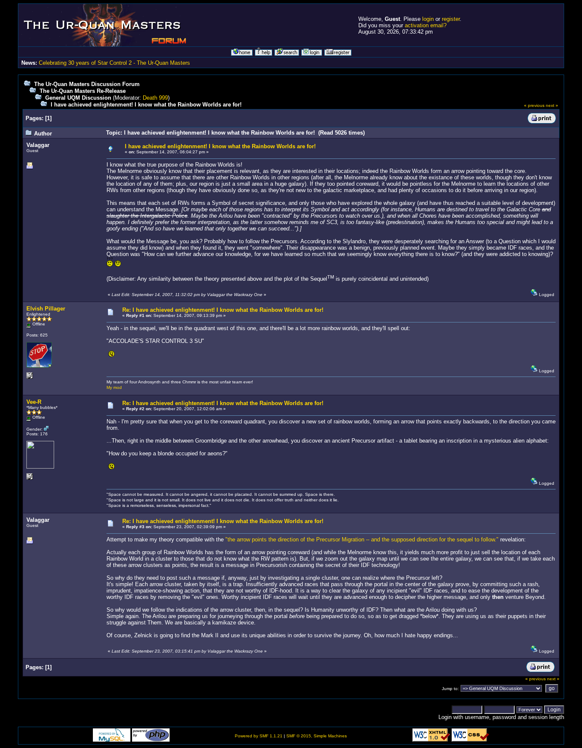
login (428, 19)
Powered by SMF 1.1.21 (258, 736)
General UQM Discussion (78, 98)
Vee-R (33, 402)
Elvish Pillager (45, 308)
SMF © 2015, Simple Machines (316, 736)
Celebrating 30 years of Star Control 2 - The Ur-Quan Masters (114, 63)
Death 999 (155, 98)
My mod (114, 387)
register (451, 19)
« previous (534, 105)
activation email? (426, 25)
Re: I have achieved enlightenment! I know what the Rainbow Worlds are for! (222, 310)
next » (552, 105)
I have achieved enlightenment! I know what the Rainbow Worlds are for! (146, 104)
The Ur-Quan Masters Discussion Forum (87, 84)
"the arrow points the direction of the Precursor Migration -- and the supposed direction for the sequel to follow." (361, 539)
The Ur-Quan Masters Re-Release (83, 91)
